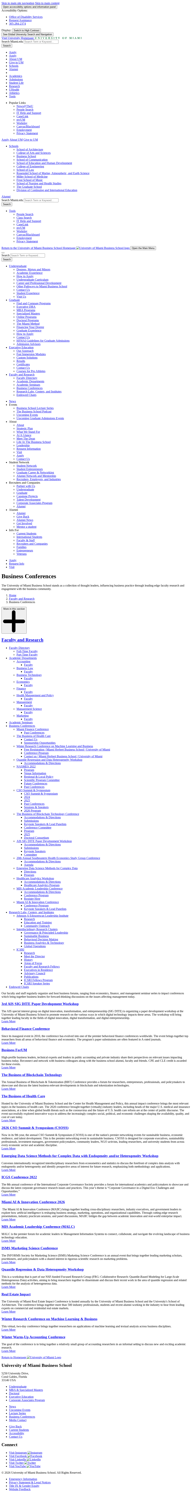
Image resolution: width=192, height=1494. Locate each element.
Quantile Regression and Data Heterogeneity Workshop (49, 759)
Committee (30, 854)
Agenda (28, 864)
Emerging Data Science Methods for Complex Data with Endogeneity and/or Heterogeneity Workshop (80, 1156)
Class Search (24, 217)
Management (24, 702)
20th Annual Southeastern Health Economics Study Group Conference (58, 858)
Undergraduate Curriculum (32, 279)
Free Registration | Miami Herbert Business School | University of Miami (67, 749)
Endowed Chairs (26, 394)
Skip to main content (47, 3)
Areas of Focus (33, 963)
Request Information (28, 448)
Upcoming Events (27, 414)
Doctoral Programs (27, 320)
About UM (15, 59)
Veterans (21, 553)
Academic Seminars (28, 384)
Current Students (26, 533)
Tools (12, 96)
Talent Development (28, 499)
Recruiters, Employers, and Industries (38, 479)
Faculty (28, 664)
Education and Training (38, 922)
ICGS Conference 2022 (19, 1177)
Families (21, 547)
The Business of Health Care (33, 736)
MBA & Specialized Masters (26, 1390)
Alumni (13, 69)
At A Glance (23, 435)
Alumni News (24, 520)
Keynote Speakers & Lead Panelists (45, 824)
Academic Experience (29, 272)
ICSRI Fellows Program (38, 980)
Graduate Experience (28, 330)
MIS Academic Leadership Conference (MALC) (38, 1227)
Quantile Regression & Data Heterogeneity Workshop (43, 1269)
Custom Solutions (27, 357)
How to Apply (25, 276)
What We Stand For (28, 431)
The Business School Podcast (33, 411)
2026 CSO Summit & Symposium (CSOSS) (35, 1128)
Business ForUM (14, 1050)
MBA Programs (25, 310)
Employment (24, 129)
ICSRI (20, 949)
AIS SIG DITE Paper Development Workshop (44, 841)
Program (29, 769)
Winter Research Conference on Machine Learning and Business (54, 746)
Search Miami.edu (12, 41)
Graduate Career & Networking (35, 472)
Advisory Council (34, 973)
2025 (27, 800)
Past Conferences (34, 732)
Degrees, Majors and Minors (33, 269)
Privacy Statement (27, 133)
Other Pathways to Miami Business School (41, 286)
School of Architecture (29, 149)
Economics (23, 681)
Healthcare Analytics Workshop (35, 878)
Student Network (26, 465)
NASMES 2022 (26, 766)
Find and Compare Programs (33, 303)
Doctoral (14, 1393)
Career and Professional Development (38, 283)
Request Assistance (20, 20)
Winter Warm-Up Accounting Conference (33, 1337)
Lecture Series (17, 1413)
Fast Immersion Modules (31, 354)
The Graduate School (29, 186)
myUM (20, 119)
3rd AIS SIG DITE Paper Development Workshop (40, 1004)
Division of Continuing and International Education (46, 190)
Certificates (23, 364)
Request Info (16, 563)
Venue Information (35, 773)
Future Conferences (35, 783)
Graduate (14, 300)
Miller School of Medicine (32, 176)
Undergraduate (18, 266)
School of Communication (32, 159)
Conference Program (36, 753)
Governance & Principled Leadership (46, 932)
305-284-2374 (17, 23)
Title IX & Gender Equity (24, 1485)
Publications (31, 976)
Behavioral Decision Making (41, 939)
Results (20, 361)
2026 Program (32, 810)
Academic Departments (30, 381)
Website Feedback (20, 1489)
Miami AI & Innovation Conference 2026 (33, 1202)
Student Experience (28, 293)
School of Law (25, 169)
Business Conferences (29, 388)
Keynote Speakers (35, 851)
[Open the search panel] (3, 252)
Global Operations (35, 946)
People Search (24, 109)
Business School (26, 156)
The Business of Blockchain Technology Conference (47, 814)
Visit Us (21, 296)
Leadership (23, 445)
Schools (13, 65)
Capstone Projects (27, 496)
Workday (21, 123)
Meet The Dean (25, 438)
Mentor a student (26, 526)
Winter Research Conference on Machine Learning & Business (49, 1319)
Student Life (16, 82)
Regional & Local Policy (38, 776)
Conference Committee (37, 827)
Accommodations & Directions (42, 763)
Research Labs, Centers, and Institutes (39, 391)
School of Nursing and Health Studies (38, 183)
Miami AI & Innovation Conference (37, 902)
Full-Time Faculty (27, 651)
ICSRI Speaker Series (37, 983)
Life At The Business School (33, 442)
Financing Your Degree (30, 327)
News (12, 401)
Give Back (22, 516)
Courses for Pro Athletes (30, 371)
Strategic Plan (24, 428)
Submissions (31, 820)
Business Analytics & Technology (44, 942)
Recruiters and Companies (32, 543)
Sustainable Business (36, 936)
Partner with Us (25, 486)
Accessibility (16, 1433)
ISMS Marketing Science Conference (30, 1248)
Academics (15, 76)
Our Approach (25, 350)
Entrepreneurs (24, 550)
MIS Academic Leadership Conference (39, 888)
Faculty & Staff (25, 540)
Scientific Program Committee (42, 780)
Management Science (29, 708)
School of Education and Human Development (44, 163)
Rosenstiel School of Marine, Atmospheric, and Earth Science (52, 173)
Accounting (23, 661)
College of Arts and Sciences (33, 152)
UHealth (14, 89)
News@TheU (24, 106)
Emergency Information (23, 1479)
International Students (29, 536)
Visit (19, 452)
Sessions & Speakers (36, 807)
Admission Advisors (28, 344)
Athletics (14, 93)
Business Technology (29, 675)
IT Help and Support (28, 113)
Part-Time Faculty (27, 654)
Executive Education (21, 347)
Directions (30, 871)
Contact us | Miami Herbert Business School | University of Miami (63, 756)
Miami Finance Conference (32, 729)
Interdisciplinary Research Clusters (37, 929)
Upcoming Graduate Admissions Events (40, 418)
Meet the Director (34, 956)
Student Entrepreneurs (29, 469)
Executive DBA (26, 306)
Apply (12, 52)
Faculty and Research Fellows (42, 966)
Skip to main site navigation (18, 3)
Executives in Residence (38, 970)
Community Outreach (37, 925)
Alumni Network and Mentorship (36, 475)
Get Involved (24, 523)
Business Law (24, 668)
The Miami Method (28, 323)
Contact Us (23, 289)
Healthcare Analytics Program (41, 885)
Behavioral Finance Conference (26, 1029)
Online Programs (26, 317)
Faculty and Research (21, 374)
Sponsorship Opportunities (40, 742)
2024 (27, 797)
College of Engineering (30, 166)
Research (14, 86)
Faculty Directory (26, 378)
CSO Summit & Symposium (33, 790)
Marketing (22, 715)
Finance (21, 688)
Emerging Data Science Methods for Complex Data (47, 868)
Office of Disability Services (26, 16)
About (20, 425)
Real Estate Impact (16, 1294)
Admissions (16, 79)
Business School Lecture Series (35, 408)
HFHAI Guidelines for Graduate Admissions (43, 340)
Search (7, 45)
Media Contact (17, 1420)
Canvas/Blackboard (28, 126)
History (28, 959)
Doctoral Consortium (36, 837)
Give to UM (16, 62)
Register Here (32, 898)
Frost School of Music (29, 180)
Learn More (9, 1021)
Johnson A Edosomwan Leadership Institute (42, 915)
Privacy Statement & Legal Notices (30, 1482)
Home (12, 595)
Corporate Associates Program (34, 503)
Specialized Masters (28, 313)
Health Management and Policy (35, 695)
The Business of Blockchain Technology (32, 1075)
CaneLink (22, 116)
